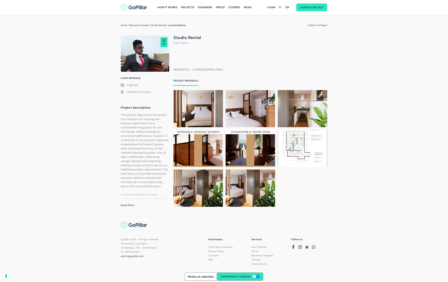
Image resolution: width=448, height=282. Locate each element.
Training (255, 259)
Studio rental (158, 25)
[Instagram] (300, 247)
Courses (234, 7)
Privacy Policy (216, 251)
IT (280, 7)
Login (271, 7)
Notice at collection (201, 276)
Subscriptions (259, 263)
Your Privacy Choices (235, 276)
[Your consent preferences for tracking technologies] (6, 276)
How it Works (258, 247)
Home (124, 25)
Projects (187, 7)
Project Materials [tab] (185, 80)
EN (287, 7)
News (247, 7)
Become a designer (262, 255)
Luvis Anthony (131, 78)
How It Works (167, 7)
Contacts (213, 255)
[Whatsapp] (314, 247)
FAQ (210, 259)
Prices (220, 7)
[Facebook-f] (293, 247)
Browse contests (139, 25)
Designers (205, 7)
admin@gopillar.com (132, 256)
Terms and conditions (220, 247)
